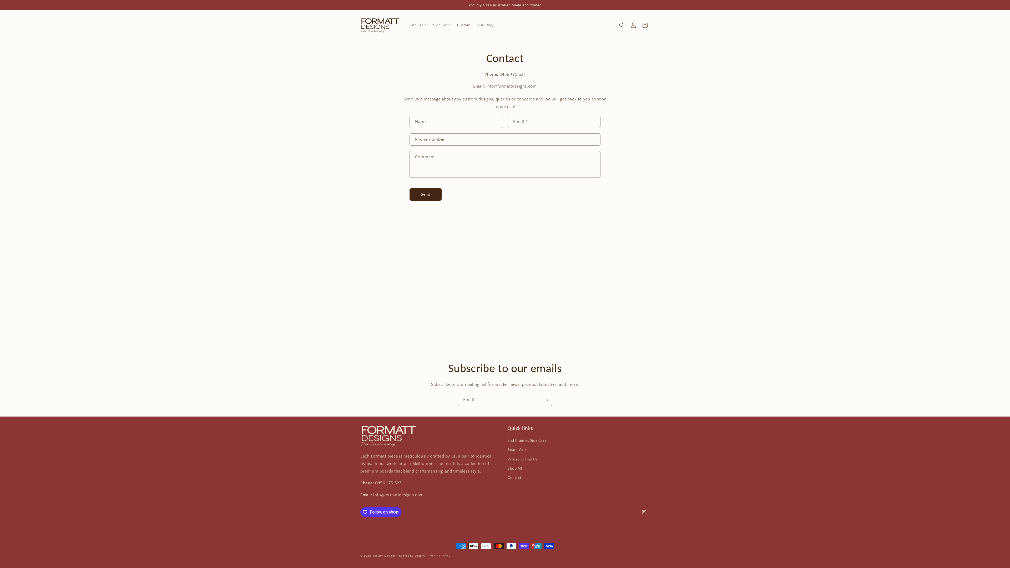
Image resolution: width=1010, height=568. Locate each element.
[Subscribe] (546, 400)
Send (426, 194)
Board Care (517, 450)
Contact (514, 478)
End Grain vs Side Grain (528, 441)
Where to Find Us (523, 459)
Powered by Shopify (411, 555)
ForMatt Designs (384, 555)
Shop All (515, 468)
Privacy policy (440, 555)
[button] (622, 25)
